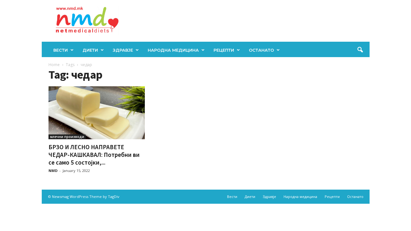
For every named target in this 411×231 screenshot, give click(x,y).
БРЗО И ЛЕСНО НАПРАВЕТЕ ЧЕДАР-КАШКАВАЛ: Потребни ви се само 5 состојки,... (94, 154)
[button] (360, 50)
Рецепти (224, 50)
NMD (52, 170)
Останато (261, 50)
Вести (60, 50)
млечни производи (67, 136)
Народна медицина (173, 50)
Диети (90, 50)
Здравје (123, 50)
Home (54, 64)
